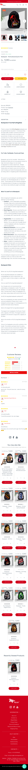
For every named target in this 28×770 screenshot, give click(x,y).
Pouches (8, 146)
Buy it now (20, 78)
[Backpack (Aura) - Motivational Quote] (21, 459)
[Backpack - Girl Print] (7, 529)
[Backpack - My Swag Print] (21, 562)
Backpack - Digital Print (20, 539)
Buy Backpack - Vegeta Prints (7, 606)
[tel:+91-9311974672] (17, 4)
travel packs (8, 144)
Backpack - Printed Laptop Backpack (21, 507)
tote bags (3, 146)
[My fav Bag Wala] (3, 4)
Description (4, 119)
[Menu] (26, 4)
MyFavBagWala (17, 123)
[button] (24, 21)
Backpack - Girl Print (7, 539)
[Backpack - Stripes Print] (7, 496)
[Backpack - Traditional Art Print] (14, 629)
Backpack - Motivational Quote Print (7, 573)
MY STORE (4, 451)
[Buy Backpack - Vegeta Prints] (7, 596)
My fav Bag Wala (9, 766)
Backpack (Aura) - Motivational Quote (20, 469)
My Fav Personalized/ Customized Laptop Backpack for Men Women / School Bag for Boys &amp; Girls (7, 472)
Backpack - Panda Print (20, 606)
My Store (6, 51)
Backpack (10, 107)
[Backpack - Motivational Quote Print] (7, 562)
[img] (4, 382)
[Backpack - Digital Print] (21, 529)
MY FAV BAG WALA (17, 451)
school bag (22, 144)
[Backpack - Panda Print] (21, 596)
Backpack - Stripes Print (7, 507)
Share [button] (3, 99)
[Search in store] (20, 4)
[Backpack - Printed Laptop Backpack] (21, 496)
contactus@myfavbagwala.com (15, 755)
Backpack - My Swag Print (21, 572)
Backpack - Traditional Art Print (14, 639)
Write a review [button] (14, 372)
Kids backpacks (15, 144)
